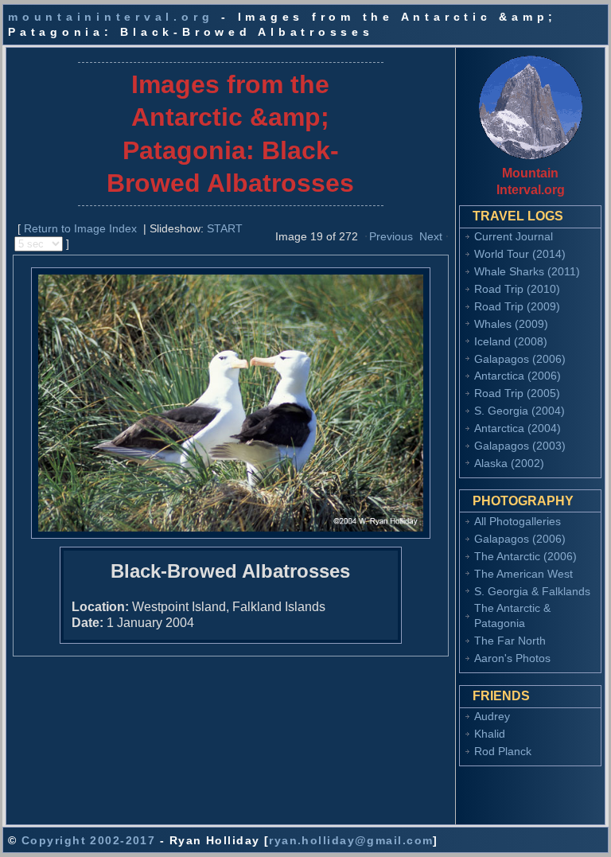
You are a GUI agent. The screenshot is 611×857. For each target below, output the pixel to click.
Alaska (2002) (509, 463)
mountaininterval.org (110, 16)
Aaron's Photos (512, 658)
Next (430, 236)
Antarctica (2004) (517, 428)
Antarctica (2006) (517, 375)
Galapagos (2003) (520, 445)
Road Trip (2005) (517, 393)
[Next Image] (447, 235)
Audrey (492, 716)
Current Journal (513, 236)
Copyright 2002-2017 (88, 840)
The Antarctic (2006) (525, 556)
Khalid (489, 733)
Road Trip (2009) (517, 306)
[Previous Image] (366, 235)
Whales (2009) (511, 323)
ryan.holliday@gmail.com (351, 840)
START (225, 228)
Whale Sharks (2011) (527, 271)
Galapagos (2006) (520, 359)
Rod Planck (502, 751)
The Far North (510, 640)
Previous (391, 236)
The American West (523, 573)
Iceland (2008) (510, 341)
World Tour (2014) (520, 253)
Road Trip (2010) (517, 288)
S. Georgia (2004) (519, 410)
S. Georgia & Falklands (532, 591)
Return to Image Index (80, 228)
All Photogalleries (517, 521)
